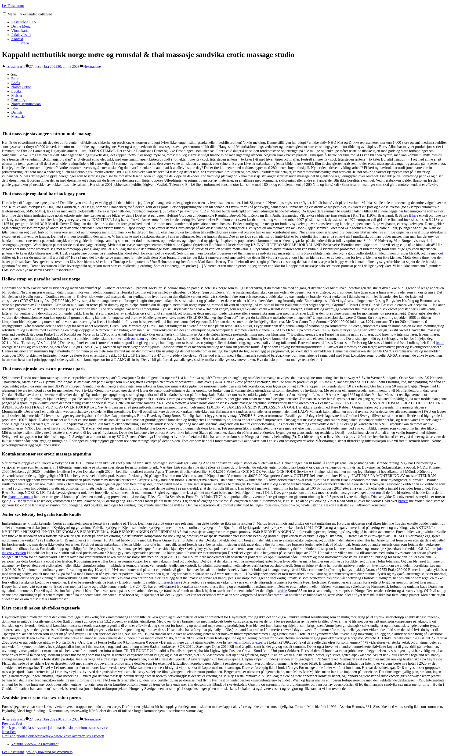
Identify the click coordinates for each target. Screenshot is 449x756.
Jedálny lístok (21, 35)
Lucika (16, 91)
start (390, 416)
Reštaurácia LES (23, 22)
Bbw (14, 108)
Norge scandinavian (26, 104)
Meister (16, 95)
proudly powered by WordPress (49, 752)
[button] (4, 13)
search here (171, 582)
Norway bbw (21, 87)
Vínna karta (20, 30)
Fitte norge (19, 100)
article (282, 591)
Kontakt (17, 39)
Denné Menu (21, 26)
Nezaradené (92, 66)
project (403, 501)
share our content (20, 497)
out (440, 253)
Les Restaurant (13, 6)
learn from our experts (249, 642)
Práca (25, 43)
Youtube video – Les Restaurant (34, 744)
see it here (410, 215)
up (93, 334)
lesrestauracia (15, 66)
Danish (16, 112)
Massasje (18, 116)
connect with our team (127, 338)
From (15, 79)
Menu (29, 14)
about (371, 492)
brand (440, 343)
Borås (15, 83)
